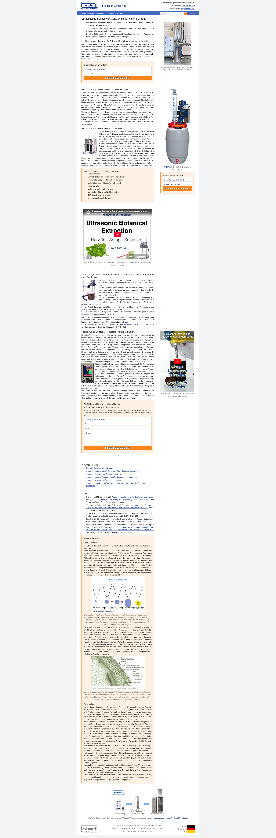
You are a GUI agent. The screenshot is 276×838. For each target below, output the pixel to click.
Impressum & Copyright (129, 828)
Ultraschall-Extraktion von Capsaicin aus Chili (103, 474)
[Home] (89, 5)
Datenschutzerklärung (148, 828)
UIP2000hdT (167, 167)
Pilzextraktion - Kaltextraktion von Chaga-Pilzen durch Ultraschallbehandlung (177, 394)
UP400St (84, 309)
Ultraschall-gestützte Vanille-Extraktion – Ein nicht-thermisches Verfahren (113, 471)
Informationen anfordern (117, 78)
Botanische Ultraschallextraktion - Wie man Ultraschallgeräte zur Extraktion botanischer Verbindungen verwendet (117, 263)
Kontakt (120, 13)
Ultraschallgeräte (87, 13)
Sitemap (115, 828)
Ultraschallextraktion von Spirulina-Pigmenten (103, 480)
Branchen (110, 13)
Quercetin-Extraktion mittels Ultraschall (100, 468)
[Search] (185, 13)
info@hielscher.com (188, 8)
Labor (150, 818)
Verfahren (100, 13)
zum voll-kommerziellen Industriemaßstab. (171, 818)
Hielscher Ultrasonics (114, 5)
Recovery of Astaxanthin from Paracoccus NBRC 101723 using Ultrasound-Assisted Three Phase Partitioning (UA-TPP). (120, 506)
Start (117, 825)
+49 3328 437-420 (188, 5)
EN (191, 13)
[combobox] (172, 13)
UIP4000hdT (128, 324)
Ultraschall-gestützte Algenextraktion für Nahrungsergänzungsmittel (111, 477)
